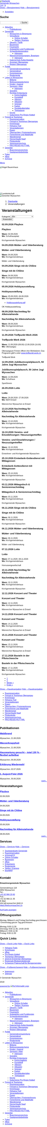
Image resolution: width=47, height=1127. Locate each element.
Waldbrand (6, 733)
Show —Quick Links (8, 944)
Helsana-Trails (11, 948)
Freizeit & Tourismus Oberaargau (24, 121)
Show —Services (7, 847)
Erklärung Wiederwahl (12, 764)
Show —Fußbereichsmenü (11, 967)
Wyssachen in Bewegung (20, 34)
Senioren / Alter (16, 86)
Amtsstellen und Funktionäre (22, 49)
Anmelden (9, 12)
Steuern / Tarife (16, 42)
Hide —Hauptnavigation (32, 689)
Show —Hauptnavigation (10, 689)
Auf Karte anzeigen (8, 910)
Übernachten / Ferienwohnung (23, 132)
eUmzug (8, 159)
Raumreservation (17, 119)
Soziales (13, 91)
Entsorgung (10, 864)
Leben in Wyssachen (14, 78)
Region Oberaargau (18, 64)
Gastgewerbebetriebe (19, 152)
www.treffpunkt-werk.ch (31, 353)
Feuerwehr (14, 47)
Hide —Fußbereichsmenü (35, 967)
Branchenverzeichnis (19, 150)
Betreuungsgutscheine (19, 82)
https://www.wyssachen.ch (11, 905)
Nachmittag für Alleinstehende (16, 829)
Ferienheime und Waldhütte (21, 135)
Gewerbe (9, 148)
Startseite (13, 201)
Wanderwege (15, 137)
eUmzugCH (10, 855)
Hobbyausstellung (10, 820)
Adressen (18, 53)
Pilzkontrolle (15, 141)
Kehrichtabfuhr (20, 95)
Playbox (4, 791)
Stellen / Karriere (21, 40)
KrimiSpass (15, 124)
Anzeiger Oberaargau (19, 62)
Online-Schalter (21, 38)
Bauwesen (14, 45)
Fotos (7, 154)
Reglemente (15, 75)
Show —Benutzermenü (10, 8)
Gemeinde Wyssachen (9, 3)
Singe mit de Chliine (11, 810)
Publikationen (15, 29)
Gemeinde (9, 31)
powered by (5, 986)
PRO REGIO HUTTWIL (20, 146)
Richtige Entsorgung (18, 93)
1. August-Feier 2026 (11, 774)
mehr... (44, 781)
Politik (7, 67)
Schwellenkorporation (19, 51)
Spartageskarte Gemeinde (16, 851)
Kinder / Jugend (16, 84)
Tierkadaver (19, 110)
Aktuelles (9, 27)
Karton (17, 106)
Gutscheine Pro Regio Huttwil (22, 115)
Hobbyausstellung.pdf (16, 303)
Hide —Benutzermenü (29, 8)
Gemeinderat (15, 71)
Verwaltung (14, 36)
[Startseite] (5, 1)
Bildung (13, 80)
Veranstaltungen (17, 128)
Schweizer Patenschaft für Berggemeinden (23, 963)
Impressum (9, 971)
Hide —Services (22, 847)
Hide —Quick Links (26, 944)
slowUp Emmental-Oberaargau (18, 959)
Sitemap (8, 974)
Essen (12, 130)
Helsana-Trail (15, 126)
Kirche (12, 113)
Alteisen (17, 99)
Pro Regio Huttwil (12, 954)
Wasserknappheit (9, 743)
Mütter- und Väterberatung (14, 801)
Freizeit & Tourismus (13, 117)
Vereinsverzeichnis (18, 143)
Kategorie (6, 217)
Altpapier (18, 102)
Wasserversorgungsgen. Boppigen (24, 56)
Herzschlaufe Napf (18, 139)
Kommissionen (16, 73)
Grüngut (17, 104)
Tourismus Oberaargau (14, 957)
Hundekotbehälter (22, 108)
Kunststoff (18, 97)
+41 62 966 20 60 (7, 894)
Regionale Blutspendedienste (17, 961)
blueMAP (9, 871)
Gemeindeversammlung (20, 69)
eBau (7, 156)
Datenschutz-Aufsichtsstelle (21, 60)
